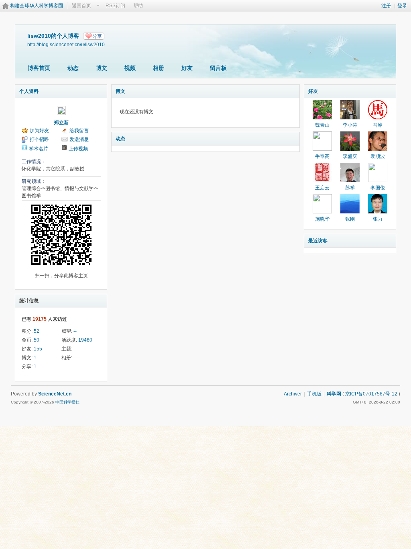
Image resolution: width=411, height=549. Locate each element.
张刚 (350, 219)
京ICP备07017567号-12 (371, 394)
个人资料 (29, 91)
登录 (402, 5)
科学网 (334, 394)
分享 (97, 36)
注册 (386, 5)
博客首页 (39, 68)
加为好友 (39, 130)
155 (38, 349)
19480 (85, 340)
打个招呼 (39, 139)
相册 (158, 68)
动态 (73, 68)
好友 (187, 68)
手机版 (314, 394)
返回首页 (81, 5)
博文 (101, 68)
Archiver (293, 394)
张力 (378, 219)
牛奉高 (322, 156)
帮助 (138, 5)
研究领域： (34, 181)
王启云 (322, 188)
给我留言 (79, 130)
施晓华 (322, 219)
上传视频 (78, 149)
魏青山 (322, 125)
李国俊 (377, 188)
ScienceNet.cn (54, 394)
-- (75, 331)
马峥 (378, 125)
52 (36, 331)
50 (36, 340)
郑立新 (61, 122)
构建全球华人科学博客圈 (36, 5)
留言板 (218, 68)
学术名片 (38, 149)
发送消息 (79, 139)
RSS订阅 (115, 5)
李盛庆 (350, 156)
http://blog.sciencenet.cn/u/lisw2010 (66, 44)
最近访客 (318, 241)
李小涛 (350, 125)
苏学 (350, 188)
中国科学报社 (67, 402)
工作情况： (34, 161)
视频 (130, 68)
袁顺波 (377, 156)
